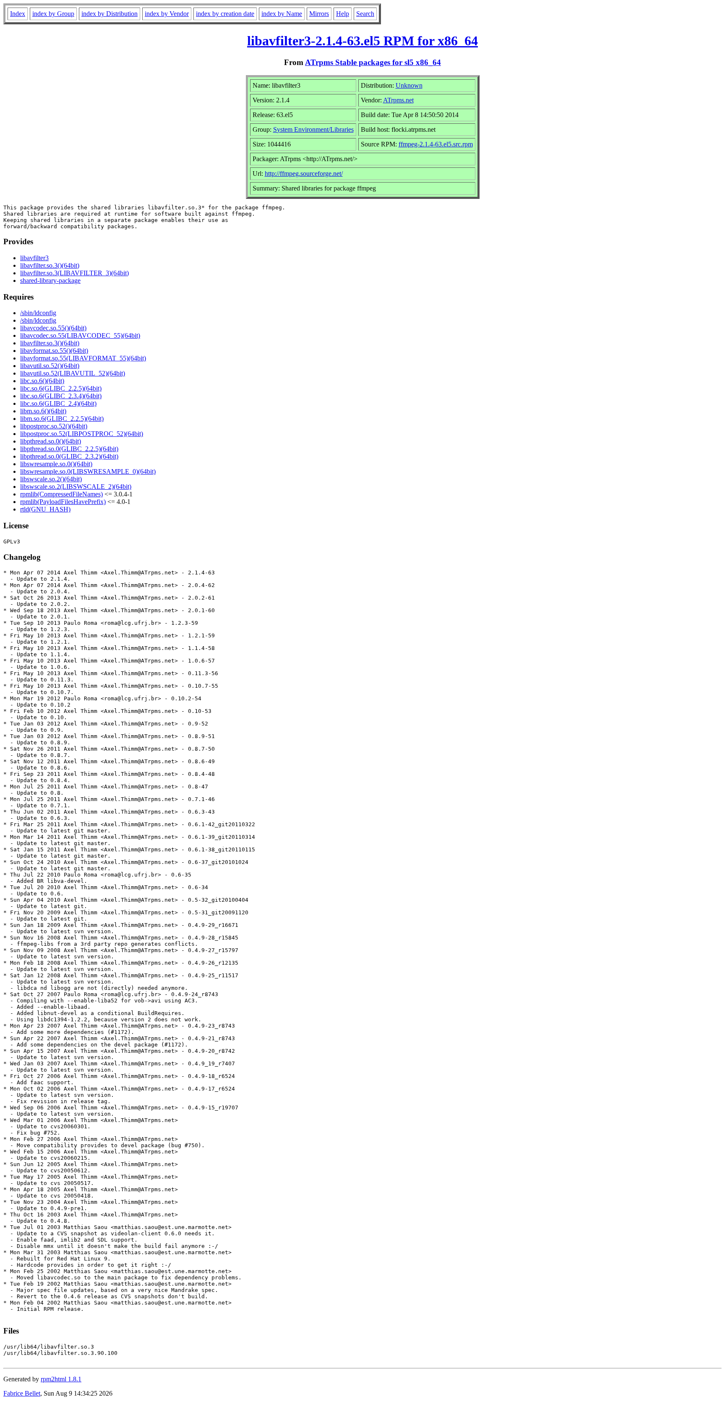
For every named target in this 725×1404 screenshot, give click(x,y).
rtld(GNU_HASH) (45, 509)
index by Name (281, 13)
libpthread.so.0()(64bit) (50, 441)
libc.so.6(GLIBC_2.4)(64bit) (58, 403)
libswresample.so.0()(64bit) (56, 463)
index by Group (53, 13)
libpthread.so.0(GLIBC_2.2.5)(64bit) (69, 448)
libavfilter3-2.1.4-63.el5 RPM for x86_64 (362, 40)
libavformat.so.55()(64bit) (54, 350)
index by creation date (225, 13)
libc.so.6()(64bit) (42, 380)
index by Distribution (109, 13)
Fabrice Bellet (21, 1393)
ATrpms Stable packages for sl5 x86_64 (373, 62)
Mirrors (319, 13)
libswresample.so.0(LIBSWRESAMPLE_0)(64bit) (88, 471)
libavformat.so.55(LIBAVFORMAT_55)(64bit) (83, 358)
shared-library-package (50, 280)
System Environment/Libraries (313, 129)
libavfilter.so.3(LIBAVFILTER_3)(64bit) (74, 273)
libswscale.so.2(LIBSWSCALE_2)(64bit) (75, 486)
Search (365, 13)
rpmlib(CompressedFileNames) (61, 494)
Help (342, 13)
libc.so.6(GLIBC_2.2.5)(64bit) (61, 388)
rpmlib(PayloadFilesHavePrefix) (63, 501)
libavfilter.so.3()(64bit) (49, 265)
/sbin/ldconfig (38, 312)
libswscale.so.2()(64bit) (51, 479)
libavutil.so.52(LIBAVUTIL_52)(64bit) (72, 373)
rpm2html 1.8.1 (61, 1379)
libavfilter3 (34, 257)
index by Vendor (167, 13)
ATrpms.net (398, 100)
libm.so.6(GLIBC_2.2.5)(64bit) (62, 418)
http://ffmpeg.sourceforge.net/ (304, 173)
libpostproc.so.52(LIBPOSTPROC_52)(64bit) (81, 433)
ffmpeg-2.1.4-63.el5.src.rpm (436, 144)
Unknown (409, 85)
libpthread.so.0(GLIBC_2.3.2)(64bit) (69, 456)
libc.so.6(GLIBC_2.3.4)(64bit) (61, 395)
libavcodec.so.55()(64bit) (53, 327)
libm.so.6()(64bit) (43, 411)
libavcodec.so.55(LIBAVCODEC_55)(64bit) (80, 335)
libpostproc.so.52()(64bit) (53, 426)
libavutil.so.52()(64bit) (49, 365)
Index (17, 13)
